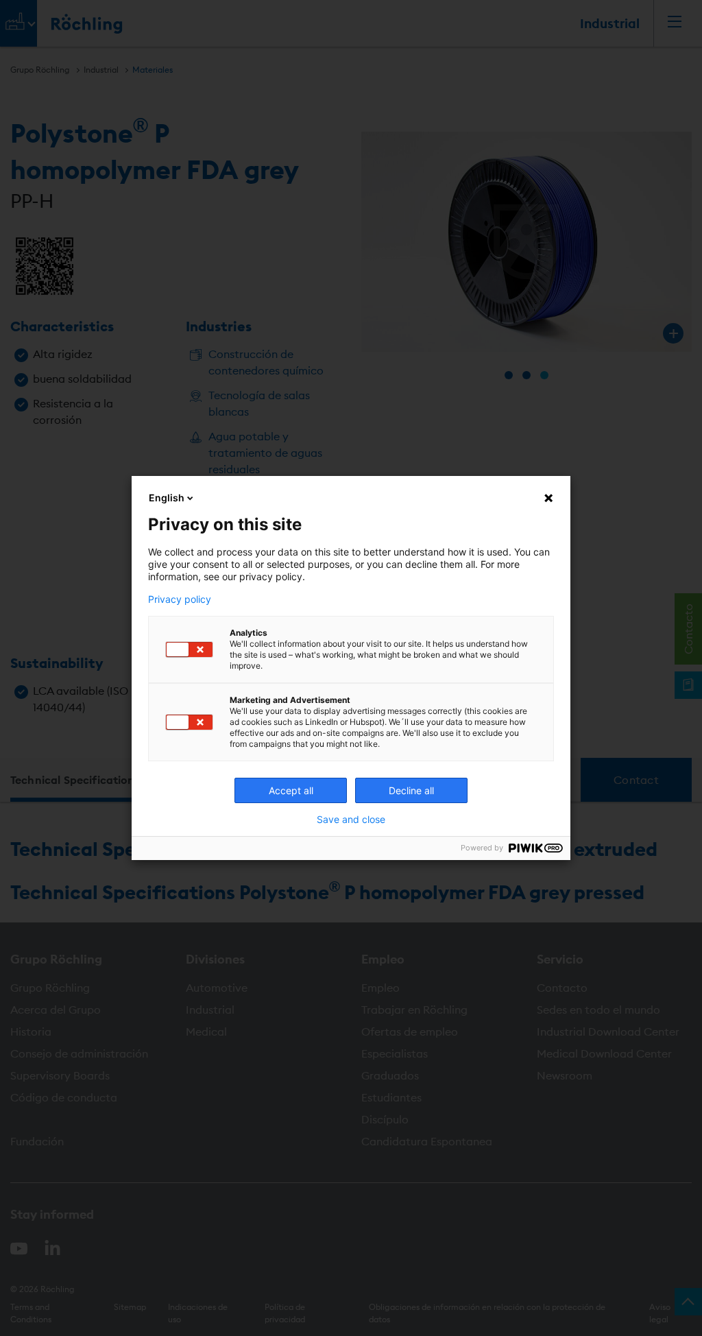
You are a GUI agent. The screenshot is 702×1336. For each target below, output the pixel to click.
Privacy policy (179, 599)
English (166, 497)
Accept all (291, 790)
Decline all (411, 790)
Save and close (351, 819)
